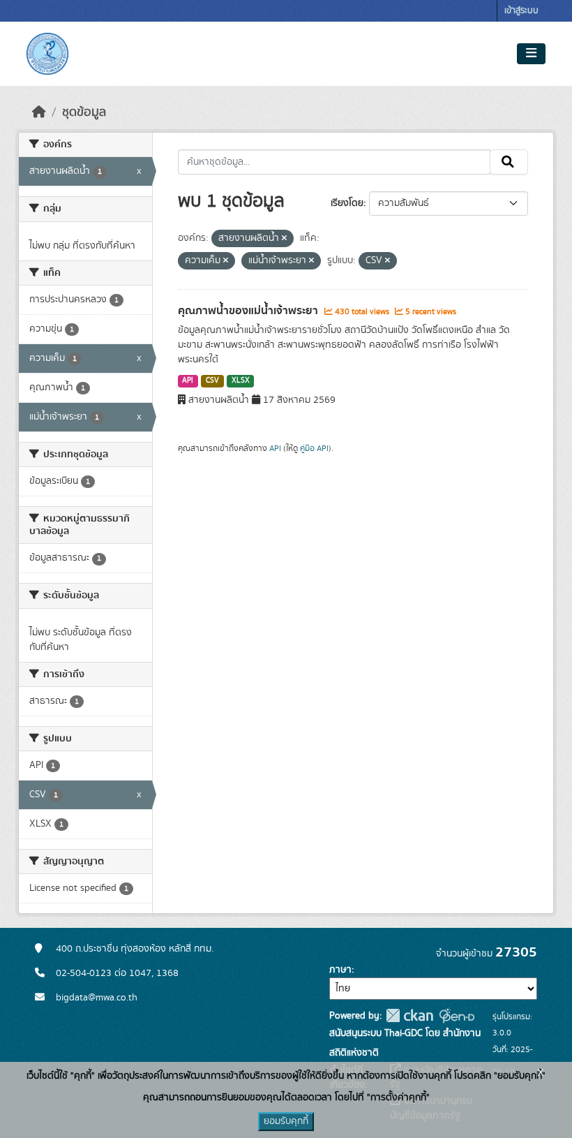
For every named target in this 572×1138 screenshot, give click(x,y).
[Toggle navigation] (531, 53)
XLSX (241, 380)
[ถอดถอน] (284, 238)
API (187, 380)
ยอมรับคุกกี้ (286, 1121)
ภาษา (340, 970)
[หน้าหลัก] (39, 112)
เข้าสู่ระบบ (521, 10)
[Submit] (509, 162)
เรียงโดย (347, 203)
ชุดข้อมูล (84, 112)
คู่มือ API (314, 448)
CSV (212, 380)
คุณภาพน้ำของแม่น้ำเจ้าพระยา (249, 311)
